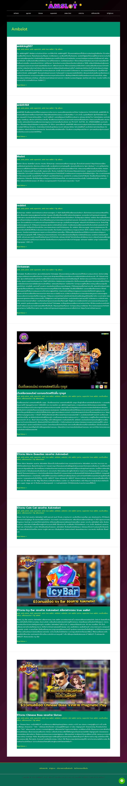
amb (18, 49)
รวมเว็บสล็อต (103, 396)
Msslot (21, 156)
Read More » (21, 85)
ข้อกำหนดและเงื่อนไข (81, 768)
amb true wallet (48, 49)
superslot (53, 13)
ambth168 (23, 105)
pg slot (28, 13)
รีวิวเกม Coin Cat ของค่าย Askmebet (39, 508)
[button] (122, 781)
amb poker (25, 49)
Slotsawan (23, 267)
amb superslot (35, 49)
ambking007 (25, 46)
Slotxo (40, 13)
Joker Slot (67, 13)
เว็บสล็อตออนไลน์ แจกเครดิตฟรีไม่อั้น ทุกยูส (41, 393)
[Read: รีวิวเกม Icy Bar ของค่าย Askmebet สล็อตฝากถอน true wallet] (63, 580)
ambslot (64, 396)
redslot (21, 205)
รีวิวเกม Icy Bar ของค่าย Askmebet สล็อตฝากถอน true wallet (53, 610)
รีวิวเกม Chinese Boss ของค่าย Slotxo (39, 715)
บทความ (81, 13)
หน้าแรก (16, 13)
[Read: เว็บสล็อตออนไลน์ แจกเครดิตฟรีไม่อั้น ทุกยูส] (63, 360)
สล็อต (19, 398)
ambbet (57, 396)
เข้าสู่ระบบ (110, 13)
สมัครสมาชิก (95, 13)
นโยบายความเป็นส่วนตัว (65, 768)
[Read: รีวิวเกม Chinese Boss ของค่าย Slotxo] (63, 685)
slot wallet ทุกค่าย (74, 396)
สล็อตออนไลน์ (27, 398)
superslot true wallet (90, 396)
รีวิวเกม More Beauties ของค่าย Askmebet (42, 454)
